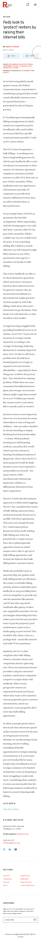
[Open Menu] (35, 5)
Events (5, 885)
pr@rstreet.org (22, 834)
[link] (4, 849)
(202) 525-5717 (8, 840)
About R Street (25, 876)
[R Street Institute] (7, 5)
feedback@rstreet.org (11, 843)
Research (6, 876)
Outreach (6, 882)
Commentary (7, 879)
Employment (24, 879)
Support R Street (25, 882)
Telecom (15, 68)
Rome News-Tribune (11, 809)
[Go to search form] (28, 5)
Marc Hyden (12, 47)
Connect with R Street (27, 885)
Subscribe (35, 920)
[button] (30, 56)
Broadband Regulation (17, 64)
